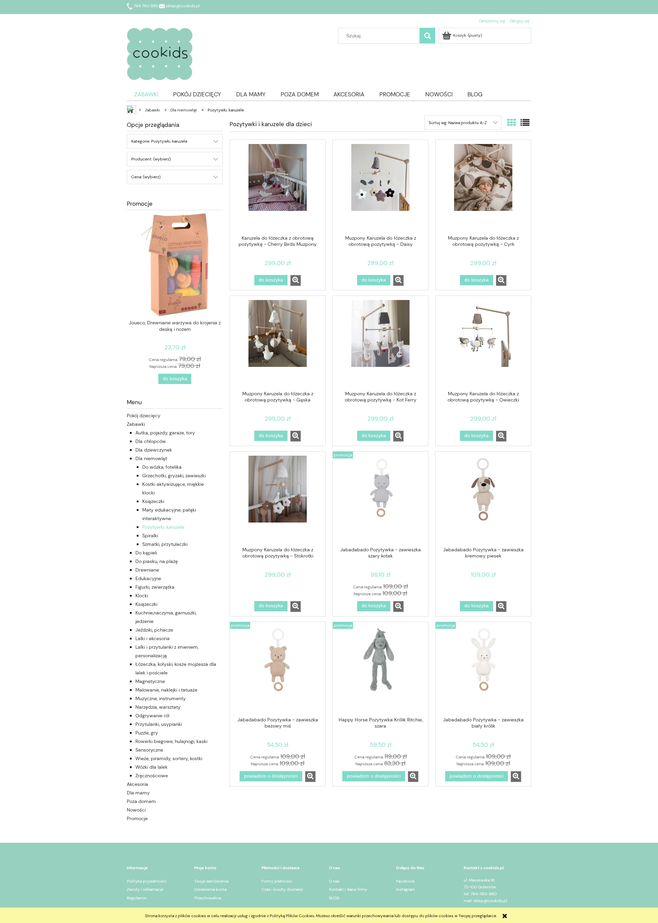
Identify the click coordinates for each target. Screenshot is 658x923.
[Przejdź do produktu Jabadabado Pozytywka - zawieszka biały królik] (483, 669)
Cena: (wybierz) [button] (145, 177)
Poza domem (141, 801)
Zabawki (136, 424)
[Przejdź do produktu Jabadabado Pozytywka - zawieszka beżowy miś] (277, 669)
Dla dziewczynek (153, 450)
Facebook (405, 881)
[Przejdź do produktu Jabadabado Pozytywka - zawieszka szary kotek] (380, 498)
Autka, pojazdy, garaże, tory (165, 433)
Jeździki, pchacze (154, 630)
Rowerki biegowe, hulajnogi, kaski (171, 741)
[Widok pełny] (525, 123)
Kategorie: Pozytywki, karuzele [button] (159, 141)
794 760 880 (146, 6)
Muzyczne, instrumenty (160, 698)
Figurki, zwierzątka (154, 587)
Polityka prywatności (147, 881)
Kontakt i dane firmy (348, 889)
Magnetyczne (150, 681)
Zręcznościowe (151, 775)
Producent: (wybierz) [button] (151, 159)
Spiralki (150, 535)
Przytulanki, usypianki (158, 724)
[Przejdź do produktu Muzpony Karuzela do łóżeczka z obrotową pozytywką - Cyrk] (483, 187)
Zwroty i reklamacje (145, 889)
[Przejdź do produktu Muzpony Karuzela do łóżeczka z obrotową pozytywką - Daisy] (380, 187)
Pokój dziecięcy (143, 415)
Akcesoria (137, 784)
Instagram (405, 889)
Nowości (136, 810)
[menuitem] (146, 94)
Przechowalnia (207, 898)
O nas (334, 881)
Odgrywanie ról (152, 715)
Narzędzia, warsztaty (158, 707)
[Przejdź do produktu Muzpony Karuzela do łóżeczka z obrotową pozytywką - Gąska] (277, 343)
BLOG (334, 898)
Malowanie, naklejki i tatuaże (166, 690)
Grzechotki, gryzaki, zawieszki (174, 475)
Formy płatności (276, 881)
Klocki (141, 595)
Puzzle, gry (146, 733)
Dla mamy (138, 793)
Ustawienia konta (210, 889)
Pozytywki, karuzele (163, 527)
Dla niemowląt (151, 458)
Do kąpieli (146, 553)
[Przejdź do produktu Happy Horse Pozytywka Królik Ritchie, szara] (380, 669)
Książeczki (153, 501)
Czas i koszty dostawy (282, 889)
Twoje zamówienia (211, 881)
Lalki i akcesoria (152, 638)
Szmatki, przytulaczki (164, 544)
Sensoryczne (149, 750)
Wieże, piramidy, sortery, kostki (168, 758)
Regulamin (137, 898)
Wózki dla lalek (151, 767)
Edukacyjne (148, 578)
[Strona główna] (160, 53)
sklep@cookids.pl (182, 6)
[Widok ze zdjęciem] (511, 123)
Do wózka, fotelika (162, 467)
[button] (295, 280)
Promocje (137, 818)
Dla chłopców (150, 441)
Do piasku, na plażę (156, 561)
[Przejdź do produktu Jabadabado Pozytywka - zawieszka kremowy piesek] (483, 498)
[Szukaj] (427, 36)
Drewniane (147, 570)
